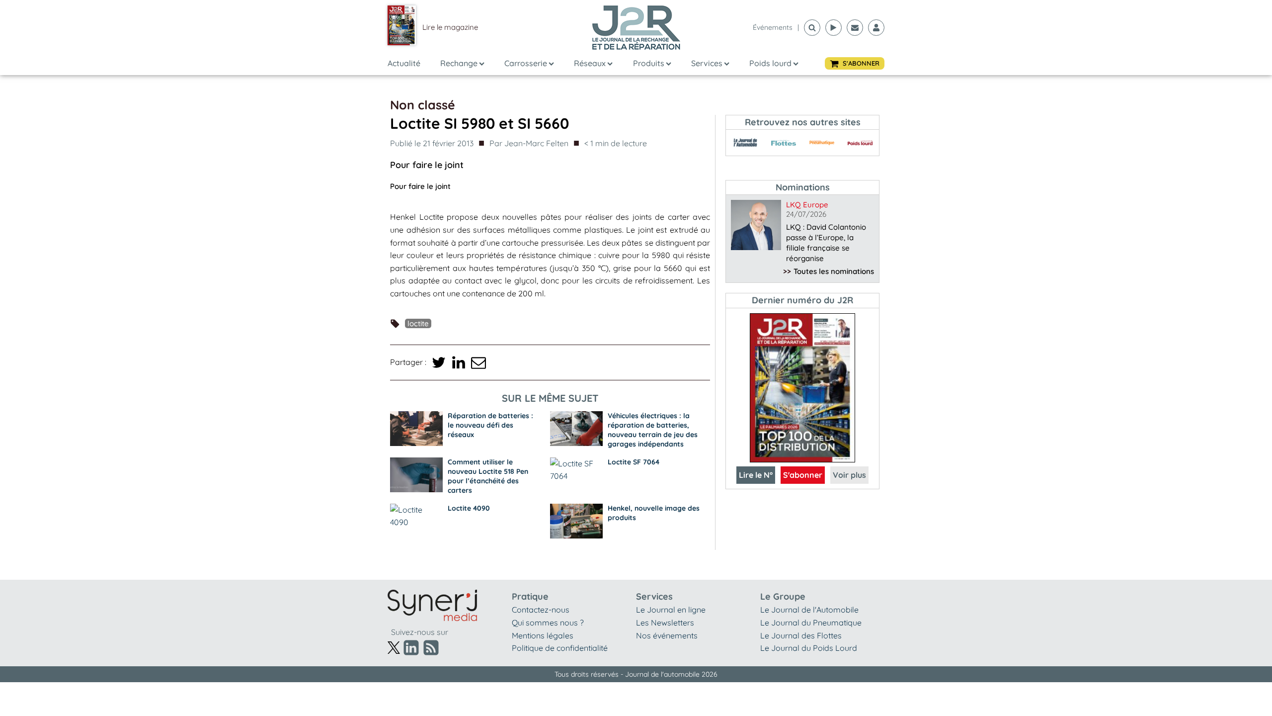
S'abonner (802, 475)
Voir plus (849, 475)
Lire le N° (756, 475)
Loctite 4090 (469, 508)
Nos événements (667, 635)
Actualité (404, 63)
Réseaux (590, 63)
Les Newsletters (665, 622)
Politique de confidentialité (560, 648)
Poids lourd (770, 63)
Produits (648, 63)
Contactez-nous (540, 610)
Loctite (418, 323)
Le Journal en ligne (671, 610)
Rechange (458, 63)
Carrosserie (525, 63)
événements (773, 27)
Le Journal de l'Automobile (809, 610)
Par (528, 143)
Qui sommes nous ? (548, 622)
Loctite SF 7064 (633, 461)
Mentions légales (542, 635)
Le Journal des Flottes (801, 635)
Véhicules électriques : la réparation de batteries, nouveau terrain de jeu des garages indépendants (653, 429)
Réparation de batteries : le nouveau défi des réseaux (490, 425)
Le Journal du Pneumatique (811, 622)
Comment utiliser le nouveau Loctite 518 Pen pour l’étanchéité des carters (488, 476)
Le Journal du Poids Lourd (808, 648)
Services (706, 63)
